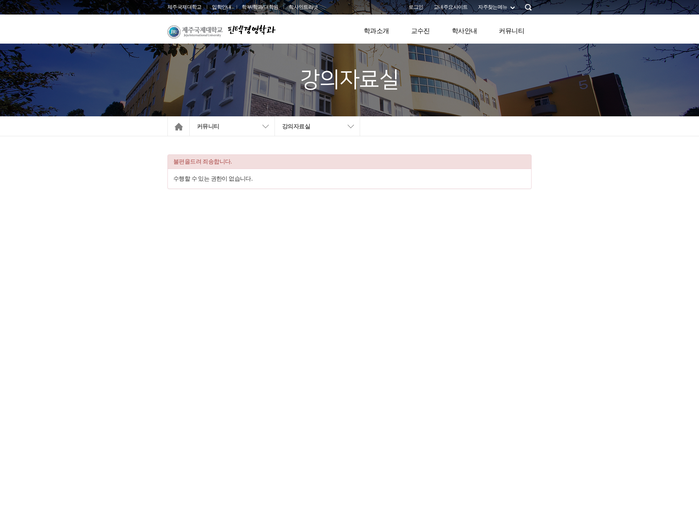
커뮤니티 (511, 31)
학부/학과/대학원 (260, 7)
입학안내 (222, 7)
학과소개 (376, 31)
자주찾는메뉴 (492, 7)
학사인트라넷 (303, 7)
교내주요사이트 (451, 7)
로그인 (415, 7)
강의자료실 (296, 126)
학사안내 (464, 31)
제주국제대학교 (184, 7)
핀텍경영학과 (251, 29)
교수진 (420, 31)
